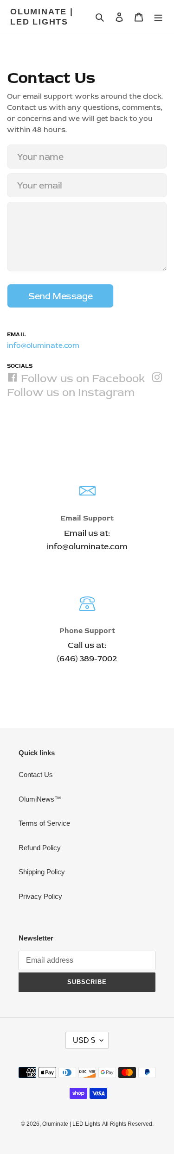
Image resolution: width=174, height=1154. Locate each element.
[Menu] (158, 17)
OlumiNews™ (40, 799)
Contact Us (36, 774)
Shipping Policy (42, 872)
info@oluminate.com (43, 345)
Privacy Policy (40, 896)
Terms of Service (44, 823)
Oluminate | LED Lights (41, 16)
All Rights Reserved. (128, 1124)
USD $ (84, 1040)
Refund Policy (40, 848)
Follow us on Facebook (81, 378)
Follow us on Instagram (71, 392)
